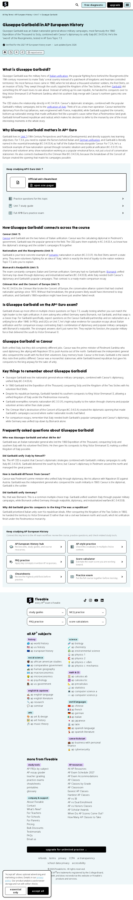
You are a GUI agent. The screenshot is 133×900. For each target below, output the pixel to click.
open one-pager (44, 185)
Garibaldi (116, 86)
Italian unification (59, 75)
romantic (54, 254)
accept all (38, 891)
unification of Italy (56, 106)
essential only (15, 891)
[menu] (127, 4)
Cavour (6, 238)
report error (36, 52)
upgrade (115, 5)
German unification (90, 139)
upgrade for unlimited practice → (66, 849)
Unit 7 (24, 136)
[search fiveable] (77, 5)
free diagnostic (93, 5)
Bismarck (111, 271)
